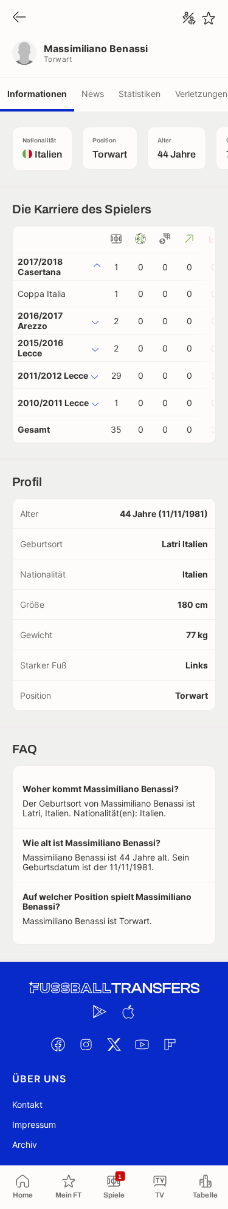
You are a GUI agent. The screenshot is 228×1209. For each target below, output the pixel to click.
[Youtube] (142, 1044)
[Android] (100, 1011)
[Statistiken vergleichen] (189, 18)
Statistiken (140, 93)
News (92, 93)
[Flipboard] (170, 1044)
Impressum (34, 1124)
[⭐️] (208, 18)
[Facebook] (58, 1044)
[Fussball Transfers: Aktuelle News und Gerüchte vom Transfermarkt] (114, 988)
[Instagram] (86, 1044)
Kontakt (27, 1104)
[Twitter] (114, 1044)
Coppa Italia (42, 293)
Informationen (37, 93)
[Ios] (128, 1011)
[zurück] (19, 18)
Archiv (24, 1144)
